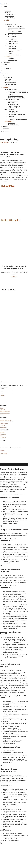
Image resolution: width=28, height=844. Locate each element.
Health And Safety (5, 413)
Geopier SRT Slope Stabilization (17, 119)
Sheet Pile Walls (12, 113)
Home (1, 142)
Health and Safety (10, 84)
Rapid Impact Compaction (15, 96)
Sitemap (2, 450)
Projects (5, 126)
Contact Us (6, 131)
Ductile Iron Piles (13, 101)
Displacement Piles (13, 107)
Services (5, 87)
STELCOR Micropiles (14, 106)
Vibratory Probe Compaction (16, 97)
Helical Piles (11, 102)
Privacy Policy (3, 453)
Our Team (2, 409)
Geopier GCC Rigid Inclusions (16, 91)
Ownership (8, 77)
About (1, 408)
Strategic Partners (10, 82)
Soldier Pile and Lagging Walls (17, 114)
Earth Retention (10, 109)
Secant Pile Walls (13, 111)
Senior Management (11, 80)
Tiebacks (10, 118)
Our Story (8, 79)
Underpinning (9, 121)
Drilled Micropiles (13, 104)
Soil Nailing (11, 116)
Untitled (2, 388)
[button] (14, 276)
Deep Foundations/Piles (12, 99)
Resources (6, 128)
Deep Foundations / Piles (6, 422)
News (4, 129)
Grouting (2, 425)
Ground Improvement (11, 89)
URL (1, 381)
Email (1, 392)
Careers (7, 86)
